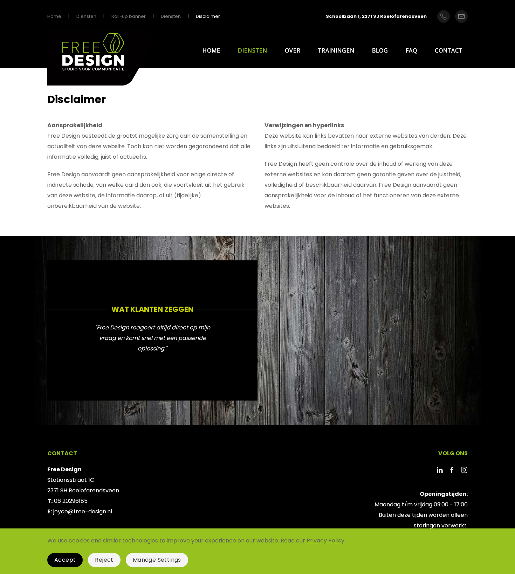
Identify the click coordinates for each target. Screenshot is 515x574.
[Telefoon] (443, 16)
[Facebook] (451, 469)
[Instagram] (464, 469)
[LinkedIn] (439, 469)
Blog (380, 50)
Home (211, 50)
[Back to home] (99, 59)
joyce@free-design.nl (82, 511)
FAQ (411, 50)
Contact (448, 50)
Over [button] (293, 50)
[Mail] (461, 16)
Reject (104, 560)
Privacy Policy (325, 541)
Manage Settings (157, 560)
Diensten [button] (252, 50)
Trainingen (336, 50)
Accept (65, 560)
